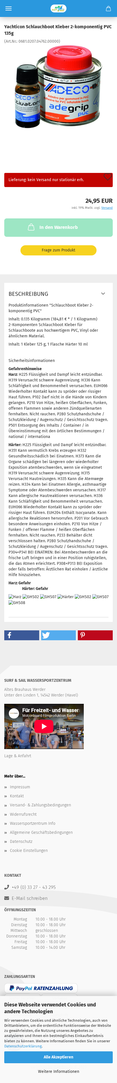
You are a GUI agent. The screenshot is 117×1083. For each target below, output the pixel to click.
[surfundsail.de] (58, 8)
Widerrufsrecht (23, 814)
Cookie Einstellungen (29, 850)
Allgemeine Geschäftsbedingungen (41, 832)
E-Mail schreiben (30, 898)
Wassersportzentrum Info (32, 823)
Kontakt (17, 796)
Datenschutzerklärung (23, 1046)
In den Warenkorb (58, 227)
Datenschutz (21, 841)
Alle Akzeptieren (58, 1057)
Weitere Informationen (58, 1071)
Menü (8, 8)
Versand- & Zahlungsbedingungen (40, 805)
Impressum (20, 787)
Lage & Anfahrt (17, 756)
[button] (21, 635)
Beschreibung (28, 293)
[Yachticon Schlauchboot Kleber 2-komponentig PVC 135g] (58, 86)
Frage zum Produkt (58, 250)
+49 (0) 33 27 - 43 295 (34, 887)
